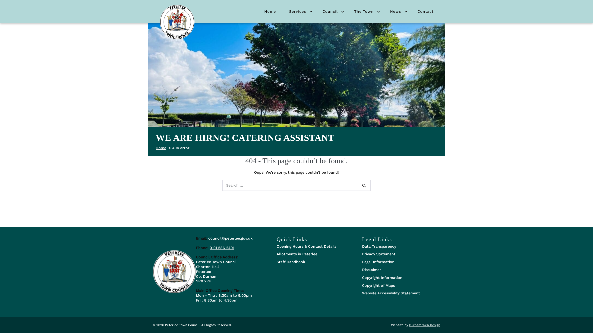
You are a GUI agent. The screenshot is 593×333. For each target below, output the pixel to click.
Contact (425, 11)
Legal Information (378, 262)
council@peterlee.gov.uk (230, 238)
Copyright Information (382, 277)
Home (270, 11)
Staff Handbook (291, 262)
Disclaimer (371, 270)
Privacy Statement (378, 254)
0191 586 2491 (222, 248)
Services (297, 11)
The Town (364, 11)
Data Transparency (379, 246)
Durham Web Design (424, 325)
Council (330, 11)
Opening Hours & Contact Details (306, 246)
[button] (311, 11)
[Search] (364, 185)
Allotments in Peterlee (297, 254)
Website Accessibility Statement (391, 293)
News (395, 11)
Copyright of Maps (378, 285)
